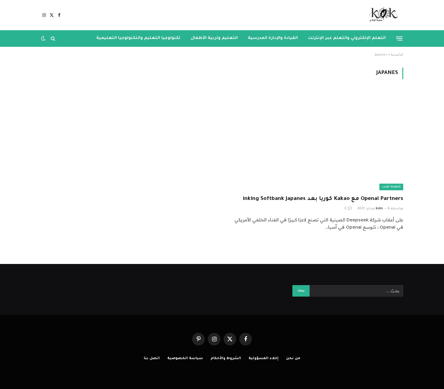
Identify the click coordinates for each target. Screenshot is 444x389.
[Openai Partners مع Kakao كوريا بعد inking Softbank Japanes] (315, 140)
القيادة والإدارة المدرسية (273, 38)
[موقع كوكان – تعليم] (381, 15)
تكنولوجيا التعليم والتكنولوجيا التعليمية (138, 38)
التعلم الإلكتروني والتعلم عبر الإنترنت (347, 38)
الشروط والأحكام (226, 359)
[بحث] (53, 38)
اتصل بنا (152, 359)
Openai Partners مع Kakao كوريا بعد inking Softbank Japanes (323, 199)
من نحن (293, 359)
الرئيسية (397, 55)
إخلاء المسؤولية (263, 359)
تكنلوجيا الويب (391, 186)
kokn (379, 209)
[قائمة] (399, 38)
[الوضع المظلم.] (44, 38)
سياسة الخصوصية (185, 359)
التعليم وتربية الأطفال (214, 38)
